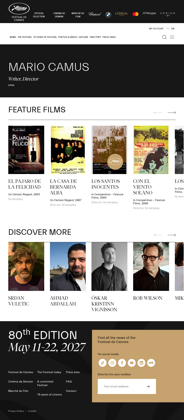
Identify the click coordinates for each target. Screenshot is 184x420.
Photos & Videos (67, 37)
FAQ (69, 381)
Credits (32, 411)
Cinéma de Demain (20, 381)
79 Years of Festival (45, 37)
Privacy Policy (16, 411)
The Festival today (49, 372)
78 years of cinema (49, 394)
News (13, 37)
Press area (109, 37)
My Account (156, 28)
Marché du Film (18, 391)
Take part (95, 37)
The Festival (25, 37)
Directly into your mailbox (114, 374)
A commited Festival (45, 383)
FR (167, 28)
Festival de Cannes (20, 372)
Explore (83, 37)
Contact (71, 391)
